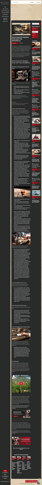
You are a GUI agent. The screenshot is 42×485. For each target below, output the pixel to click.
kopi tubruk (19, 227)
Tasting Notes (5, 14)
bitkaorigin (32, 2)
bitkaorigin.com (15, 46)
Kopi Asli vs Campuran (5, 19)
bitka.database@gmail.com (5, 481)
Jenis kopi (16, 287)
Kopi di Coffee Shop (5, 16)
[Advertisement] (26, 11)
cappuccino (19, 212)
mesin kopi (24, 54)
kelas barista (15, 425)
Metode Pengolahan (5, 10)
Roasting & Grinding (5, 12)
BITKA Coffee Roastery (19, 398)
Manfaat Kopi (5, 21)
